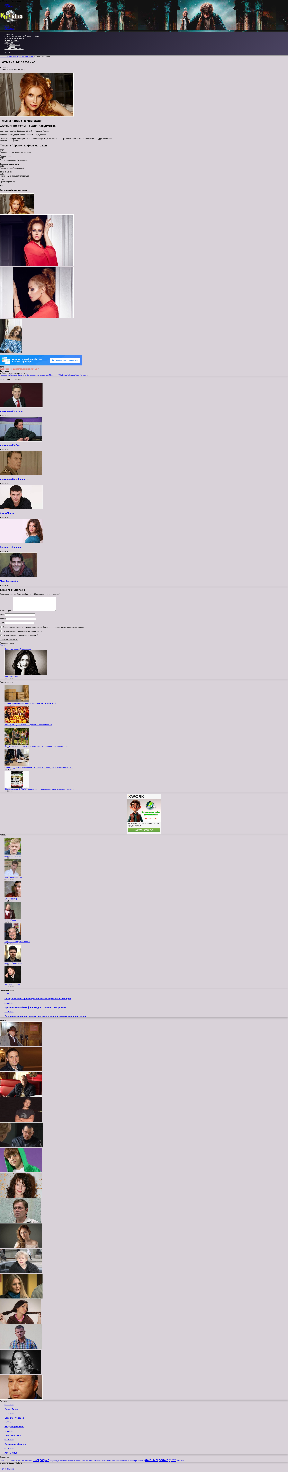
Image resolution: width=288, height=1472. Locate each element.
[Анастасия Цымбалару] (21, 1247)
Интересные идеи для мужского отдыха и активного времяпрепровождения (36, 746)
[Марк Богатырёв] (18, 577)
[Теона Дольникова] (20, 1323)
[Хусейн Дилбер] (12, 897)
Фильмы (8, 43)
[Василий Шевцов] (21, 1348)
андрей (26, 1461)
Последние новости (14, 39)
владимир (53, 1461)
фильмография (32, 369)
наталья (114, 1461)
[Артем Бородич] (21, 1096)
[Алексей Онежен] (21, 1172)
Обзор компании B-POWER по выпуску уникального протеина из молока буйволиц (38, 789)
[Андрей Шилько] (21, 1147)
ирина (88, 1461)
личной (93, 1461)
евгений (67, 1461)
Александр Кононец (12, 856)
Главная (3, 57)
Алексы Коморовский (13, 877)
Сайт (2, 623)
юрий (182, 1461)
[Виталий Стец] (21, 1121)
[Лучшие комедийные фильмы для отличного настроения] (16, 723)
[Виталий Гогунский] (12, 982)
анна (30, 1461)
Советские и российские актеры (21, 37)
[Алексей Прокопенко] (12, 961)
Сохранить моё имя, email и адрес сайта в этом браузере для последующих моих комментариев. (43, 627)
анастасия (19, 1460)
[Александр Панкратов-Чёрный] (12, 940)
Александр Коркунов (11, 411)
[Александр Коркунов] (21, 407)
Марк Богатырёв (9, 581)
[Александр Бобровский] (20, 1222)
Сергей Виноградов (12, 920)
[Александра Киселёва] (20, 1374)
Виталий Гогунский (12, 984)
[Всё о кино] (11, 23)
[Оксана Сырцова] (21, 1298)
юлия (178, 1460)
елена (79, 1461)
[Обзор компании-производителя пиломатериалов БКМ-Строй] (16, 701)
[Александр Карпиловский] (21, 1071)
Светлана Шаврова (10, 547)
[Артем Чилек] (21, 509)
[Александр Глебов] (21, 441)
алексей (13, 1461)
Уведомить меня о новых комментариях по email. (23, 631)
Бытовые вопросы (14, 49)
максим (98, 1460)
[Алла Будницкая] (21, 1273)
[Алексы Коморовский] (12, 875)
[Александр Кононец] (12, 854)
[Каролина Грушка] (21, 1197)
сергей (136, 1460)
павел (131, 1460)
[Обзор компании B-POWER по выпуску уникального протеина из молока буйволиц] (16, 787)
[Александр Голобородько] (21, 475)
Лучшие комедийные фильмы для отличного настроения (28, 725)
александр (4, 1460)
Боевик (12, 47)
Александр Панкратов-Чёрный (17, 942)
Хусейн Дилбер (10, 899)
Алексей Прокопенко (13, 963)
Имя (2, 614)
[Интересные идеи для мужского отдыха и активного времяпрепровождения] (16, 744)
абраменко (4, 369)
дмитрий (60, 1461)
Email (3, 619)
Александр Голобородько (14, 479)
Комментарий (6, 611)
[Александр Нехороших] (21, 1399)
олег (123, 1461)
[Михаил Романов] (21, 1046)
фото (172, 1460)
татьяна (22, 369)
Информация (14, 45)
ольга (127, 1461)
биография (14, 369)
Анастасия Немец (11, 676)
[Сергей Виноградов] (12, 918)
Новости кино (11, 41)
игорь (83, 1461)
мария (103, 1461)
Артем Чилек (7, 513)
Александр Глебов (10, 445)
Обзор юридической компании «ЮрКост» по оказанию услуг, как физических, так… (38, 768)
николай (119, 1460)
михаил (108, 1461)
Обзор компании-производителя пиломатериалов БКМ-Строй (30, 703)
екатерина (73, 1461)
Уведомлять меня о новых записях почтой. (20, 635)
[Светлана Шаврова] (21, 543)
